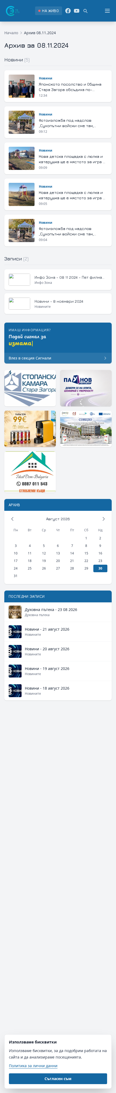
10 (16, 553)
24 (16, 568)
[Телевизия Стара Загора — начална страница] (12, 10)
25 (30, 568)
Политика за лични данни (33, 1065)
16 (100, 553)
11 (30, 553)
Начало (11, 32)
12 (44, 553)
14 (72, 553)
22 (86, 560)
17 (16, 560)
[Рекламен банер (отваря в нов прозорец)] (30, 388)
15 (86, 553)
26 (44, 568)
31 (16, 576)
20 (58, 560)
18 (30, 560)
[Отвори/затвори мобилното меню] (107, 10)
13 (58, 553)
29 (86, 568)
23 (100, 560)
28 (72, 568)
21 (72, 560)
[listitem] (48, 10)
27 (58, 568)
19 (44, 560)
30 (100, 568)
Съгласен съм (58, 1078)
